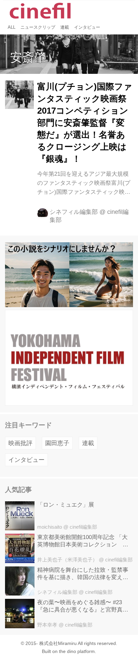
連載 (88, 443)
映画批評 (20, 443)
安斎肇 (28, 57)
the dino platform (77, 651)
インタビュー (26, 459)
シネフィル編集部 (74, 212)
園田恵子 (57, 443)
